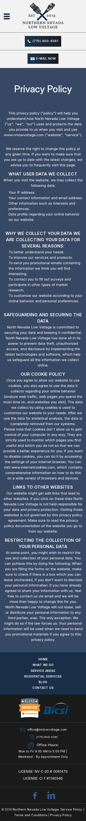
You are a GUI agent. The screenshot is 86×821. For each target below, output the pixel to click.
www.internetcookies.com (33, 467)
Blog (43, 682)
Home (43, 659)
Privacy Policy (61, 815)
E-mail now (46, 58)
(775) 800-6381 (45, 41)
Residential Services (43, 676)
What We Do (43, 665)
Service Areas (43, 670)
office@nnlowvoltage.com (47, 729)
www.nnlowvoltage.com (24, 135)
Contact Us (43, 687)
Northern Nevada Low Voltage (36, 809)
